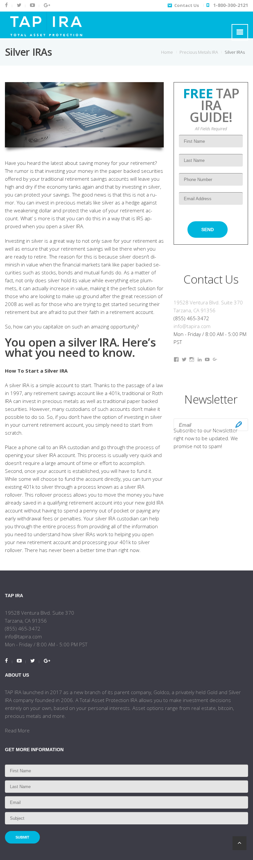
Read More (17, 730)
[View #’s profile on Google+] (215, 359)
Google (46, 6)
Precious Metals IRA (199, 52)
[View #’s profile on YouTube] (207, 359)
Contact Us (186, 5)
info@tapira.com (192, 326)
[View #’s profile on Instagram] (191, 359)
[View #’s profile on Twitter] (184, 359)
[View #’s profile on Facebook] (176, 359)
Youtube (32, 6)
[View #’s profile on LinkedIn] (199, 359)
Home (167, 52)
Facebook (8, 6)
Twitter (18, 6)
